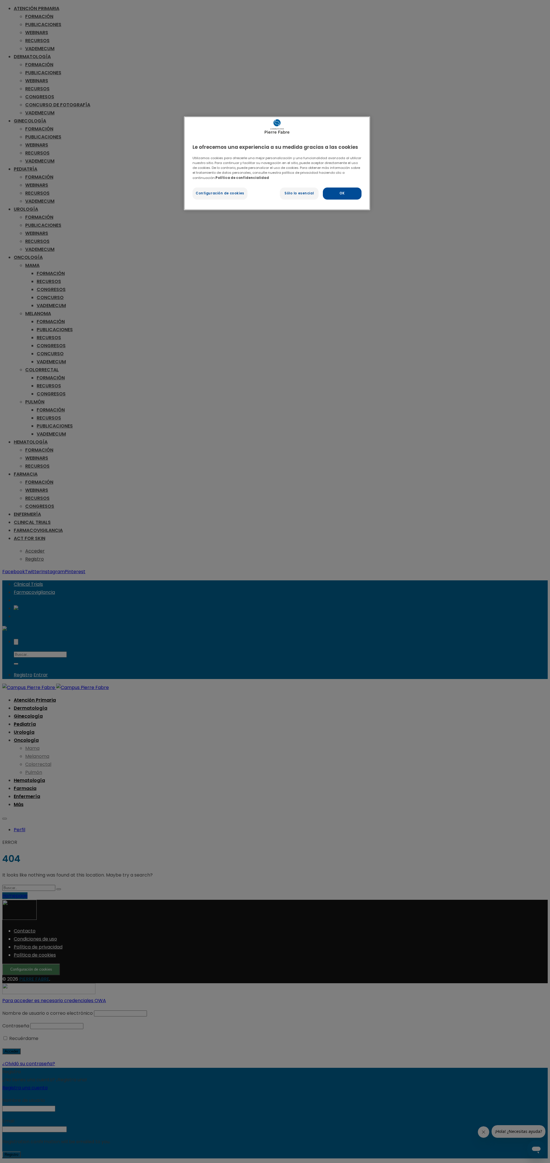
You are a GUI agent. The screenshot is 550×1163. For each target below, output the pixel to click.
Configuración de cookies (220, 193)
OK (342, 193)
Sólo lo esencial (299, 193)
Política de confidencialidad (242, 177)
